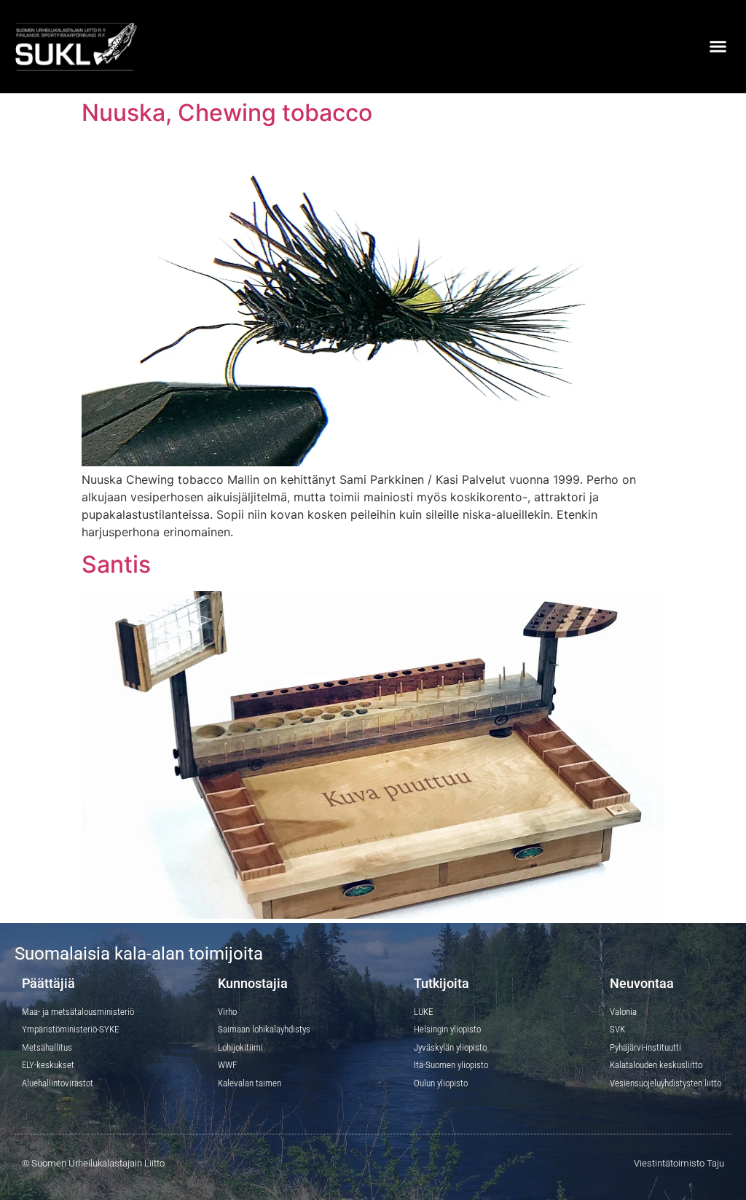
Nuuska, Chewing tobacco (227, 112)
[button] (717, 46)
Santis (116, 564)
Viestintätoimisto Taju (679, 1163)
